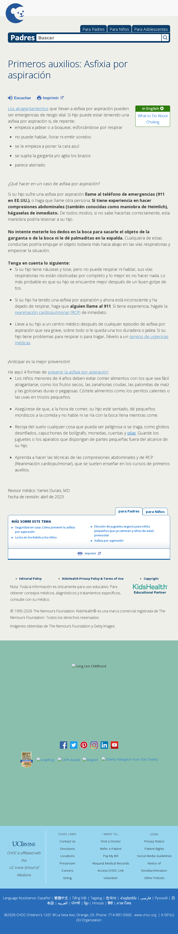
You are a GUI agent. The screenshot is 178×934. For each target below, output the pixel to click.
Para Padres (94, 29)
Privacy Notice (154, 841)
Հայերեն (128, 898)
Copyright (151, 579)
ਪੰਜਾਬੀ (76, 903)
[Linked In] (104, 744)
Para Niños (119, 29)
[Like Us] (63, 744)
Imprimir (51, 98)
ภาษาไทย (124, 903)
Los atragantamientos (28, 108)
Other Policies (154, 878)
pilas (131, 433)
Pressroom (67, 863)
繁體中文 (61, 898)
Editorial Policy (30, 579)
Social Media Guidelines (154, 856)
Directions (67, 849)
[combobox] (98, 37)
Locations (67, 856)
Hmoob (98, 903)
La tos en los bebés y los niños (36, 537)
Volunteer (111, 878)
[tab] (155, 511)
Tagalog (96, 898)
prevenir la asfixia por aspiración (78, 372)
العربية (62, 903)
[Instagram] (94, 744)
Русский (161, 898)
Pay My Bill (110, 856)
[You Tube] (114, 744)
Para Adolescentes (151, 29)
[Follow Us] (73, 744)
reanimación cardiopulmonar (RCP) (47, 312)
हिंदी (110, 903)
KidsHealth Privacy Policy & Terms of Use (93, 579)
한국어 (111, 898)
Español (44, 898)
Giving (67, 878)
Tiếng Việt (79, 898)
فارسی (145, 898)
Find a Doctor (111, 841)
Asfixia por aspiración (109, 541)
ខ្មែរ (86, 903)
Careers (67, 870)
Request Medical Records (110, 863)
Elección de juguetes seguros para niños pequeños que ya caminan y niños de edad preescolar (124, 531)
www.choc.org (145, 914)
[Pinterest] (84, 744)
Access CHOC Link (111, 870)
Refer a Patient (110, 849)
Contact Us (67, 841)
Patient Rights (154, 849)
